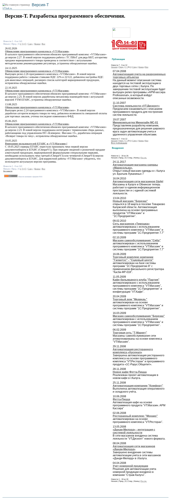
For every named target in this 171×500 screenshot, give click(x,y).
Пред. (121, 67)
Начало (114, 67)
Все (43, 44)
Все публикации (119, 143)
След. (30, 44)
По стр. (144, 158)
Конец (37, 44)
